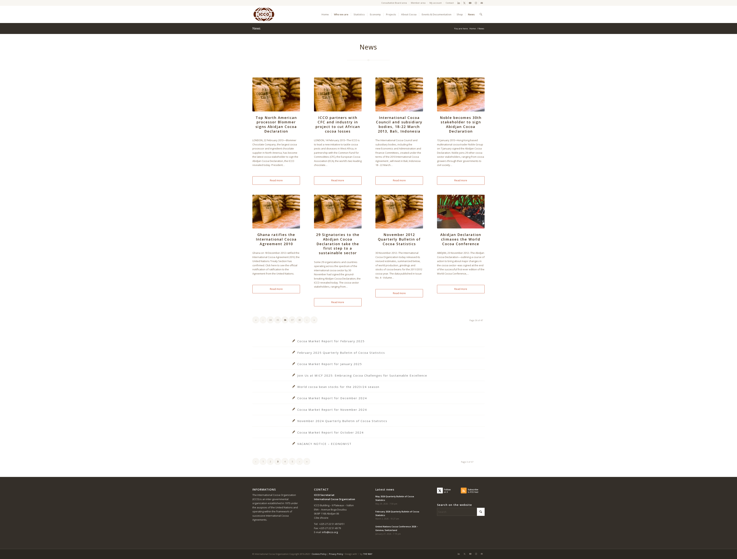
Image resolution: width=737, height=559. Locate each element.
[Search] (481, 14)
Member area (418, 2)
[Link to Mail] (482, 3)
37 (292, 319)
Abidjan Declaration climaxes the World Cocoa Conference (460, 239)
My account (436, 2)
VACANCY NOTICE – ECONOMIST (324, 444)
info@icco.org (330, 532)
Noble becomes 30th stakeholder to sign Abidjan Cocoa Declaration (461, 124)
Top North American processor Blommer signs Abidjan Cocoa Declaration (276, 124)
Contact (450, 2)
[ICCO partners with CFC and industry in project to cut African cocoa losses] (338, 94)
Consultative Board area (394, 2)
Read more (276, 180)
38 (299, 319)
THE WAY (367, 553)
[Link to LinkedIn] (458, 3)
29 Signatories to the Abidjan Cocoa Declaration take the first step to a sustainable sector (337, 243)
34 (270, 319)
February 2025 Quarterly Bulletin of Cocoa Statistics (341, 353)
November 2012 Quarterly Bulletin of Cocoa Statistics (399, 239)
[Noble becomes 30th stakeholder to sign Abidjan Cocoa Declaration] (461, 94)
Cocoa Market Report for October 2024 (330, 432)
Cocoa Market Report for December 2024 (332, 398)
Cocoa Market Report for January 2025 (329, 364)
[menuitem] (394, 3)
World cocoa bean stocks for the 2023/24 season (338, 387)
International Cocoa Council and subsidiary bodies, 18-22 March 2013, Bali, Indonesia (399, 124)
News (256, 28)
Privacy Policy (336, 553)
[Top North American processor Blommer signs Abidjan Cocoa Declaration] (276, 94)
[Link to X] (464, 3)
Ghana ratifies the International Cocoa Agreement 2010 (276, 239)
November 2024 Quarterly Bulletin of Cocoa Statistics (342, 421)
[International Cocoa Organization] (263, 14)
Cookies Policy (319, 553)
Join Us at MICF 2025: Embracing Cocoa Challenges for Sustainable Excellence (362, 375)
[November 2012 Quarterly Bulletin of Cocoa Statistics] (399, 211)
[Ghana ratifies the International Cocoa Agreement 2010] (276, 211)
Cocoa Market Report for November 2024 (332, 409)
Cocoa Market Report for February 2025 (331, 341)
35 (278, 319)
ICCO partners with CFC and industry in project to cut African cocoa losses (338, 124)
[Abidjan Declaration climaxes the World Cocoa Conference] (461, 211)
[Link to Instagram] (476, 3)
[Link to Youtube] (470, 3)
